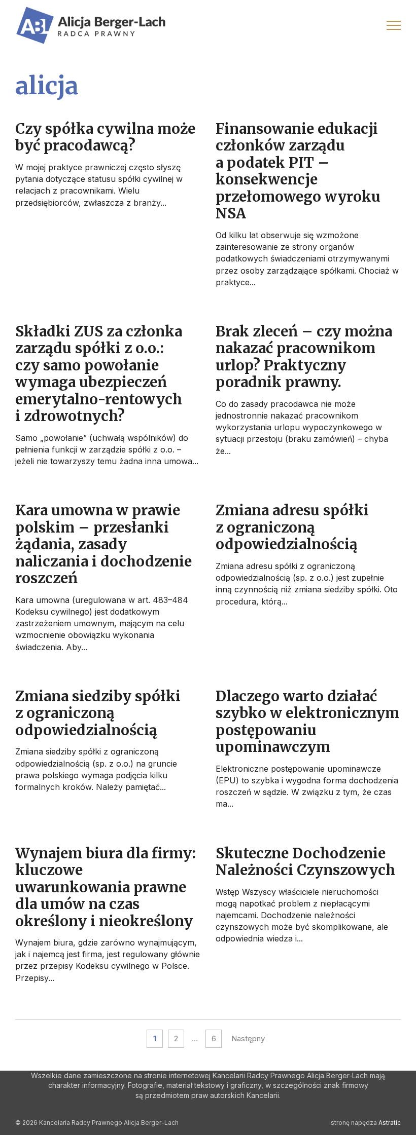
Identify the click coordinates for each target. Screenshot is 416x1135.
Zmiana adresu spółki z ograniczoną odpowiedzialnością (292, 527)
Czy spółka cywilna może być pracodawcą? (105, 137)
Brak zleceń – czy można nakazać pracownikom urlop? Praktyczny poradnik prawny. (304, 357)
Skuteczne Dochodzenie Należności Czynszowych (305, 862)
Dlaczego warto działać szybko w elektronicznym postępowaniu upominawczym (307, 722)
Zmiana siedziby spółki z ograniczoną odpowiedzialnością (98, 713)
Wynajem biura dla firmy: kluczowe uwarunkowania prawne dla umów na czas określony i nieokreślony (105, 887)
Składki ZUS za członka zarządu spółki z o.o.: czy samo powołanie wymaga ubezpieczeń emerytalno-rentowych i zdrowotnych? (98, 374)
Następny (248, 1038)
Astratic (389, 1122)
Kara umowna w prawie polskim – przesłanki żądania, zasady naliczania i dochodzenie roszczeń (103, 544)
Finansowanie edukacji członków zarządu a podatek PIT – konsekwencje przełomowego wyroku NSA (298, 171)
